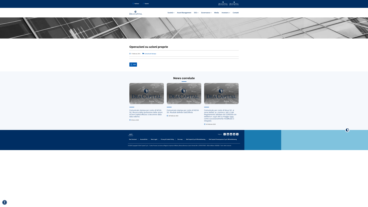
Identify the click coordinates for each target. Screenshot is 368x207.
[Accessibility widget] (4, 202)
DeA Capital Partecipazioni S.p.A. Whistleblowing (223, 139)
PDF (134, 64)
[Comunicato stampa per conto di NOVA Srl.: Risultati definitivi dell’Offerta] (184, 93)
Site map (180, 139)
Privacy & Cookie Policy (167, 139)
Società (170, 13)
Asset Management (184, 13)
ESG (195, 13)
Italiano (137, 3)
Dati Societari (133, 139)
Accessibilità (143, 139)
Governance (205, 13)
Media (216, 13)
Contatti (236, 13)
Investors (225, 13)
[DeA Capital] (135, 13)
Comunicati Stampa (150, 54)
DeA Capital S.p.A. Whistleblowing (195, 139)
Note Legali (154, 139)
